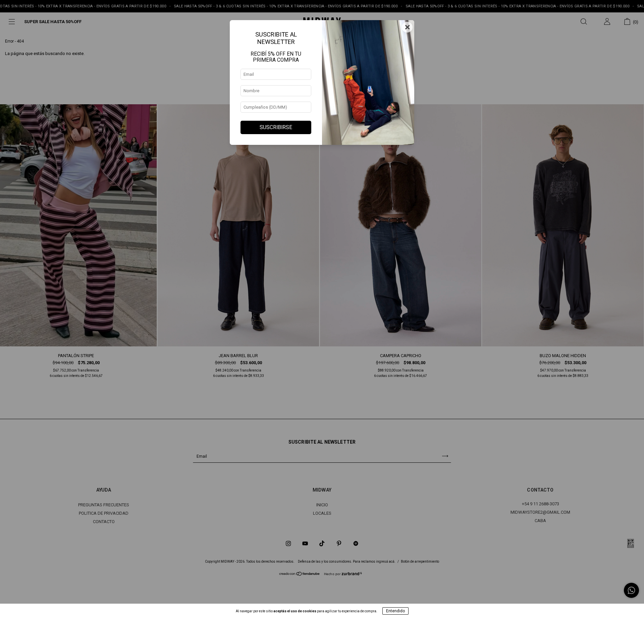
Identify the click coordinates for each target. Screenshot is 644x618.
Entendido (395, 611)
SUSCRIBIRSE (276, 127)
